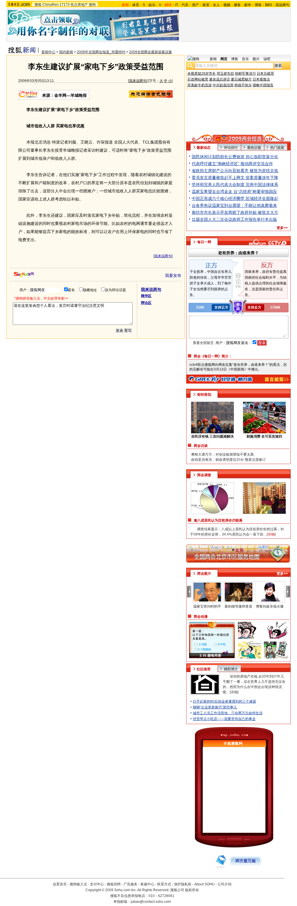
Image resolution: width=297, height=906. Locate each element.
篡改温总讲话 (219, 79)
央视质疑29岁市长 (201, 73)
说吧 (266, 59)
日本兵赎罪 (265, 73)
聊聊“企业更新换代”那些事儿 (215, 707)
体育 (135, 5)
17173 (64, 5)
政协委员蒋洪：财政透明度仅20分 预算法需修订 (228, 460)
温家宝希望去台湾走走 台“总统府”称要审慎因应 (234, 191)
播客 (237, 5)
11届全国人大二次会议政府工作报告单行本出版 (234, 219)
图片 (256, 59)
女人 (216, 5)
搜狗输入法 (78, 884)
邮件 (247, 5)
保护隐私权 (182, 884)
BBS (268, 5)
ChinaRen (50, 5)
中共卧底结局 (223, 85)
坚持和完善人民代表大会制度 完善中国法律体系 (235, 184)
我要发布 (173, 275)
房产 (195, 5)
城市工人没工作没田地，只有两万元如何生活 (227, 713)
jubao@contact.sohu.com (151, 902)
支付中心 (97, 884)
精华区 (146, 296)
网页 (223, 59)
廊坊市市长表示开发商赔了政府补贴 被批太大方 (235, 212)
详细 (234, 692)
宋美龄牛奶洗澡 (199, 85)
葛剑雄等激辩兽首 (238, 606)
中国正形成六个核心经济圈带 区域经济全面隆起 (235, 198)
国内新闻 (66, 52)
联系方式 (164, 884)
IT (176, 5)
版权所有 (192, 890)
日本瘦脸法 (261, 79)
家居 (205, 5)
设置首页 (60, 884)
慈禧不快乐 (243, 85)
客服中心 (147, 884)
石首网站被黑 (197, 79)
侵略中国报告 (263, 85)
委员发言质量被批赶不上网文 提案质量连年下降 (235, 177)
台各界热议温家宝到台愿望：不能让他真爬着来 (234, 205)
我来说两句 (137, 81)
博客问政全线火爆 (270, 606)
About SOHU (204, 884)
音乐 (245, 59)
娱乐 (151, 5)
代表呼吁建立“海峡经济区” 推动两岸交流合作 (232, 163)
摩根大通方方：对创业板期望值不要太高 (222, 454)
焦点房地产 (79, 5)
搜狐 (38, 5)
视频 (226, 5)
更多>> (282, 228)
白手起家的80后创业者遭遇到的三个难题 (224, 701)
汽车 (185, 5)
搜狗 (92, 5)
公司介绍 (224, 884)
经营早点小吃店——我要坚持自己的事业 (224, 719)
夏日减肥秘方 (241, 79)
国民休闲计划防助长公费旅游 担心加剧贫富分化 (235, 156)
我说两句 (282, 5)
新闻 (213, 59)
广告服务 (130, 884)
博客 (258, 5)
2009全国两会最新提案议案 (150, 52)
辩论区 (146, 303)
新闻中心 (48, 52)
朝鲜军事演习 (245, 73)
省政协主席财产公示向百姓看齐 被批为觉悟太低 (235, 170)
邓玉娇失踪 (225, 73)
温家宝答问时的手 (207, 606)
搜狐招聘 (114, 884)
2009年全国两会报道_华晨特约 (101, 52)
